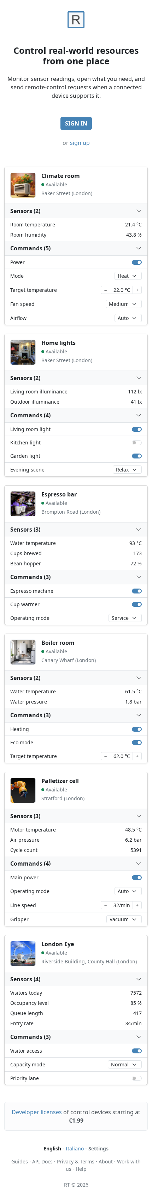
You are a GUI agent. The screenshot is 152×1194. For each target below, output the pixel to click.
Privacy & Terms (75, 1161)
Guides (19, 1161)
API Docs (42, 1161)
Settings (98, 1148)
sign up (80, 143)
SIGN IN (76, 123)
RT (67, 1184)
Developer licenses (37, 1112)
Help (81, 1169)
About (106, 1161)
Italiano (75, 1148)
